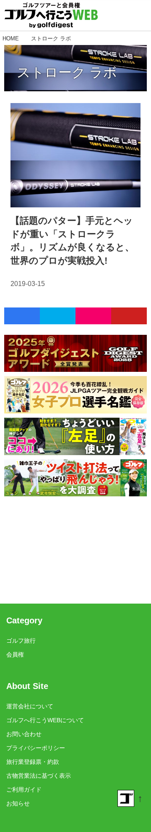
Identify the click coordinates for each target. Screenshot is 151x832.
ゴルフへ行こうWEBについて (45, 720)
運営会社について (29, 706)
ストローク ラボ (67, 72)
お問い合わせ (24, 734)
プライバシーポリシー (35, 748)
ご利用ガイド (24, 789)
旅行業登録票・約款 (32, 761)
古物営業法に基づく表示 (38, 775)
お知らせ (18, 803)
